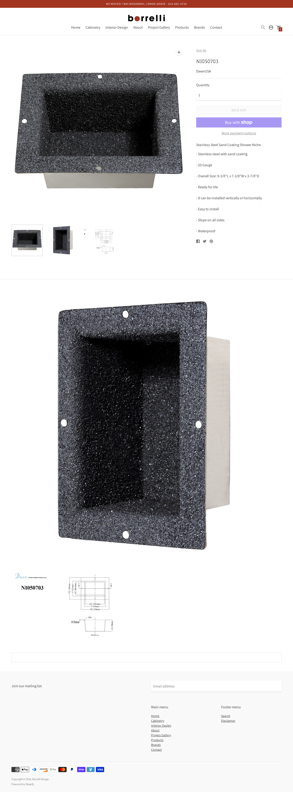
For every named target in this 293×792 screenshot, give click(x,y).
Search (225, 716)
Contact (216, 27)
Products (182, 27)
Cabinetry (93, 27)
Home (75, 27)
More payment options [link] (239, 133)
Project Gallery (159, 27)
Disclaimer (228, 721)
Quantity (202, 85)
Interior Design (117, 27)
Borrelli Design (40, 779)
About (138, 27)
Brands (199, 27)
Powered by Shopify (22, 784)
